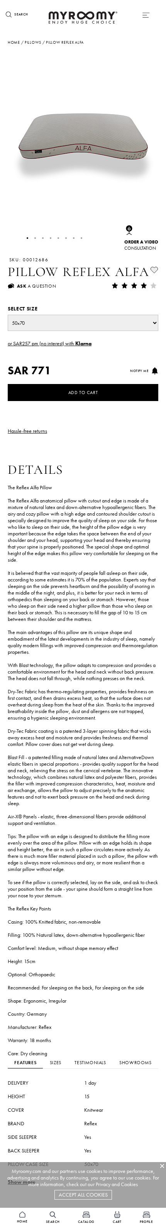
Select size (22, 308)
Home (14, 42)
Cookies (129, 1184)
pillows (33, 42)
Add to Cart (83, 392)
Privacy (103, 1184)
